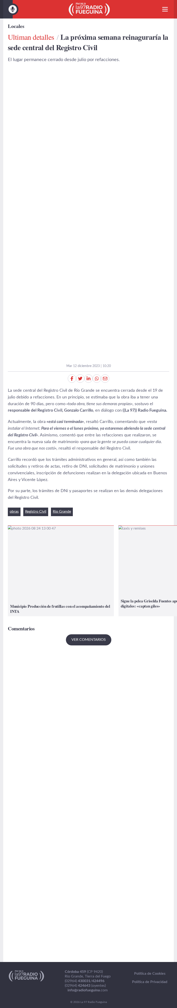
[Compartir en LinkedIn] (88, 378)
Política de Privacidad (149, 982)
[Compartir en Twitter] (80, 378)
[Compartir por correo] (105, 378)
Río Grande (62, 511)
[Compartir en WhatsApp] (97, 378)
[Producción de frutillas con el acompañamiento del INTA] (61, 571)
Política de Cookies (149, 973)
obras (14, 511)
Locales (16, 26)
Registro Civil (35, 511)
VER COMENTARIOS (88, 639)
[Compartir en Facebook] (72, 378)
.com (88, 990)
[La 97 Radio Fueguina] (89, 9)
